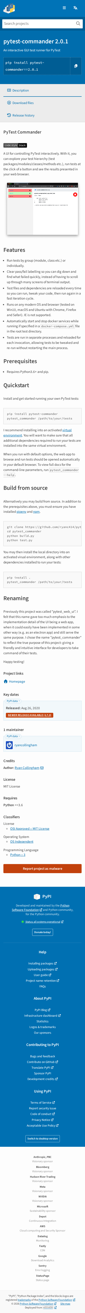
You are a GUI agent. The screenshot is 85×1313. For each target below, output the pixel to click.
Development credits (40, 1079)
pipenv (21, 511)
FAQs (42, 986)
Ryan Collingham (27, 767)
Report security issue (42, 1108)
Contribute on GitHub (41, 1062)
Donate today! (42, 932)
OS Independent (21, 841)
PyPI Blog (41, 1010)
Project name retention (41, 981)
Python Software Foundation (40, 907)
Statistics (42, 1021)
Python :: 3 (17, 854)
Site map (65, 1304)
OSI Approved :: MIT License (29, 828)
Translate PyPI (41, 1067)
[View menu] (64, 8)
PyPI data (12, 701)
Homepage (17, 681)
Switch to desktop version (42, 1139)
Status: (42, 922)
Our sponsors (42, 1033)
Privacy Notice (41, 1120)
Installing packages (40, 963)
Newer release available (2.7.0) (29, 715)
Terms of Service (40, 1102)
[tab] (42, 90)
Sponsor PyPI (42, 1073)
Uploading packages (41, 969)
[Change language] (76, 8)
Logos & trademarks (42, 1027)
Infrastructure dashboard (40, 1015)
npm (36, 511)
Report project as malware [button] (42, 868)
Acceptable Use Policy (41, 1125)
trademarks (24, 1300)
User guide (41, 975)
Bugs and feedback (42, 1056)
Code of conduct (40, 1114)
